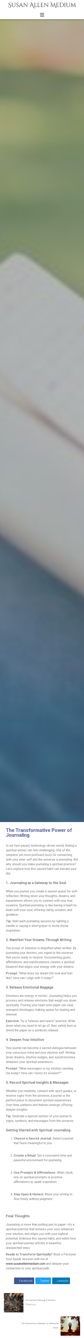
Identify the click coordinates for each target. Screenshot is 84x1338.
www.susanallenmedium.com (25, 1264)
